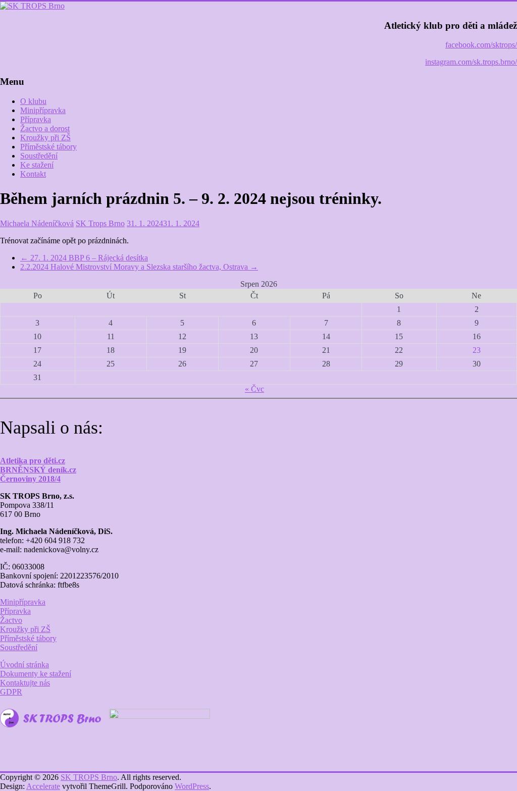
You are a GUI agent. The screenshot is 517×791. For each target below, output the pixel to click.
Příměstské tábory (48, 146)
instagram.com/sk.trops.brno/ (471, 62)
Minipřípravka (43, 110)
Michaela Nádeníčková (37, 223)
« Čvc (254, 389)
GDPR (11, 692)
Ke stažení (37, 165)
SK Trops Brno (100, 223)
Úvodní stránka (24, 664)
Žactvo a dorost (45, 128)
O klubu (33, 101)
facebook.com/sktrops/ (481, 44)
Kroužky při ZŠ (45, 137)
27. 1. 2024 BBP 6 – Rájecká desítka (84, 257)
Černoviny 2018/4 (30, 478)
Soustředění (39, 155)
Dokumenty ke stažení (35, 673)
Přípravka (35, 119)
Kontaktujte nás (25, 682)
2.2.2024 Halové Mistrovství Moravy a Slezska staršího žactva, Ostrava (139, 266)
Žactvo (11, 620)
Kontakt (33, 174)
